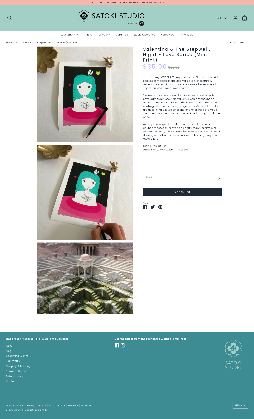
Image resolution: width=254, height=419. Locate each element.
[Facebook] (117, 345)
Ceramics (122, 34)
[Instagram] (123, 345)
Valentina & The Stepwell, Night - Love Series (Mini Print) (50, 42)
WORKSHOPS (68, 34)
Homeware (168, 34)
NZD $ (220, 18)
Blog (8, 351)
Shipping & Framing (18, 366)
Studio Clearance (144, 34)
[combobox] (182, 179)
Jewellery (104, 34)
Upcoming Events (17, 356)
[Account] (235, 17)
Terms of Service (17, 371)
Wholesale (186, 34)
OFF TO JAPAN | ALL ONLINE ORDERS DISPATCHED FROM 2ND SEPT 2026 (127, 2)
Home (9, 42)
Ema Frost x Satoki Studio (35, 410)
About (10, 345)
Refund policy (14, 376)
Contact (11, 381)
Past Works (13, 361)
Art (88, 34)
